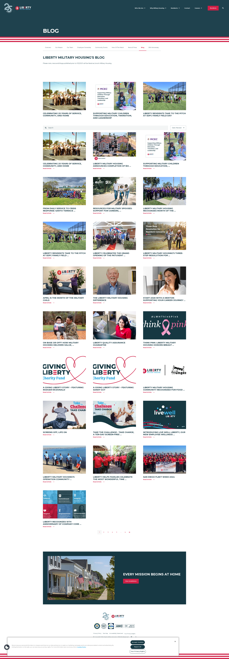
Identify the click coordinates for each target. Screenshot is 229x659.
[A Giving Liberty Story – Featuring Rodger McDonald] (64, 370)
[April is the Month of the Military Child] (64, 280)
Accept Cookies (138, 642)
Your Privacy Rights (129, 633)
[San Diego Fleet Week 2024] (164, 460)
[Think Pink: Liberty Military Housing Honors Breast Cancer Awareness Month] (164, 325)
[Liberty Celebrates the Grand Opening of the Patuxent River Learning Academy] (114, 236)
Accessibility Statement (116, 633)
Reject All (137, 647)
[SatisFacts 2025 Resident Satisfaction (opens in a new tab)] (111, 626)
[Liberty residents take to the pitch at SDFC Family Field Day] (164, 96)
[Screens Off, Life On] (64, 415)
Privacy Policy (97, 633)
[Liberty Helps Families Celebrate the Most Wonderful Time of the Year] (114, 460)
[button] (7, 647)
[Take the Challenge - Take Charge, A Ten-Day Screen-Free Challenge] (114, 415)
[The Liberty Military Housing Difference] (114, 280)
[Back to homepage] (17, 8)
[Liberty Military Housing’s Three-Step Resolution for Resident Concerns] (164, 236)
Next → (125, 532)
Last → (129, 532)
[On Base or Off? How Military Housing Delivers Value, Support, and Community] (64, 325)
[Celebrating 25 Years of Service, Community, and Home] (64, 96)
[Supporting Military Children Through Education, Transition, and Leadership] (114, 96)
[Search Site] (223, 8)
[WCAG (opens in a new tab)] (129, 626)
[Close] (175, 641)
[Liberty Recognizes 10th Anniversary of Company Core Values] (64, 504)
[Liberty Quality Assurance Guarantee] (114, 325)
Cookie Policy (81, 647)
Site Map (105, 633)
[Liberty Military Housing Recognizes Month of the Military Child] (164, 191)
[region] (93, 646)
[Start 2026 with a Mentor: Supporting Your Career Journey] (164, 280)
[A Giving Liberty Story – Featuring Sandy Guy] (114, 370)
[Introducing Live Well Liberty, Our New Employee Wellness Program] (164, 415)
